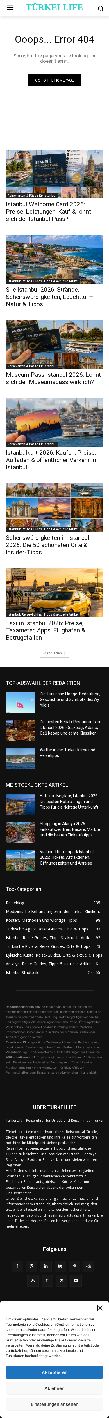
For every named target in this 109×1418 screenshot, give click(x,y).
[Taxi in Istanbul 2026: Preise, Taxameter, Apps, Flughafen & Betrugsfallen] (54, 592)
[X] (61, 1280)
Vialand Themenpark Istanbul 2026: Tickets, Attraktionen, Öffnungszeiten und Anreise (67, 857)
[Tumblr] (47, 1280)
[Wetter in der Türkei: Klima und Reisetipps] (20, 758)
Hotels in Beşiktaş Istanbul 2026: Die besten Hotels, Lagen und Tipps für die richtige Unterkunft (69, 801)
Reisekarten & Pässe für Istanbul (32, 196)
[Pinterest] (74, 1266)
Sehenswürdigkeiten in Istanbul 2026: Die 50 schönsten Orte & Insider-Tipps (48, 545)
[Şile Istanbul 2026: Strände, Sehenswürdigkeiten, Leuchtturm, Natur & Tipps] (54, 259)
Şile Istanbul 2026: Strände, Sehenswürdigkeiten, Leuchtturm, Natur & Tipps (50, 297)
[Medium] (60, 1266)
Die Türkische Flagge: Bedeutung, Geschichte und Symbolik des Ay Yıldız (70, 700)
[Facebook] (17, 1266)
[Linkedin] (45, 1266)
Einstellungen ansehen (54, 1404)
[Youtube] (76, 1280)
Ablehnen (54, 1388)
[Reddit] (88, 1266)
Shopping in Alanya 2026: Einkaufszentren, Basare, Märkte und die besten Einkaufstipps (70, 829)
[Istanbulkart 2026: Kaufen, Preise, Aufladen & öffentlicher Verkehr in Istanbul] (54, 422)
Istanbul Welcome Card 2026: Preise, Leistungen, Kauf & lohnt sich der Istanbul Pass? (48, 211)
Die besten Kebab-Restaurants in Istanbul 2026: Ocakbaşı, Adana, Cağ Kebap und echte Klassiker (70, 727)
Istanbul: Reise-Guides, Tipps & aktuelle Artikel (43, 281)
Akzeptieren (54, 1372)
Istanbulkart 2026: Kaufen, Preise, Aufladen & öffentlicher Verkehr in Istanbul (51, 460)
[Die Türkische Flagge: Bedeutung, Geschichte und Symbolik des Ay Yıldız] (20, 702)
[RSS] (33, 1280)
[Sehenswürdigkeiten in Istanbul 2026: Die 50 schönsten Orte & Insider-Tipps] (54, 507)
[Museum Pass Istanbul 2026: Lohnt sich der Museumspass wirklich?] (54, 344)
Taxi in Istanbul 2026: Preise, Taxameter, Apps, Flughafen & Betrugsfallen (45, 630)
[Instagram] (31, 1266)
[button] (100, 1308)
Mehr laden (52, 653)
